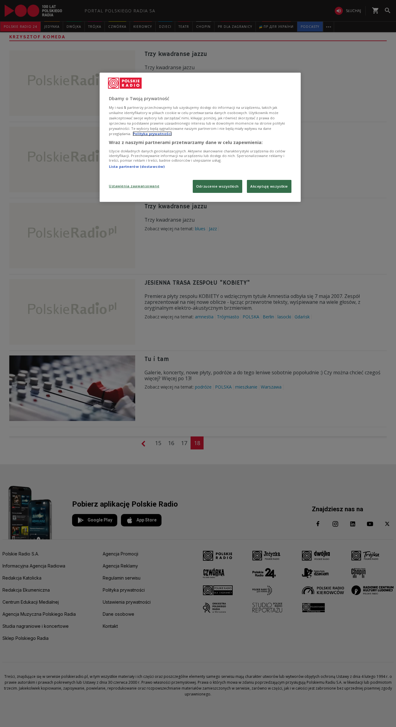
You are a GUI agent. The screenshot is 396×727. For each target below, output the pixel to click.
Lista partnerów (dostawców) (137, 166)
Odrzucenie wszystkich (217, 186)
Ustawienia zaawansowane (134, 186)
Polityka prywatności (152, 133)
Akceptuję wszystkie (269, 186)
